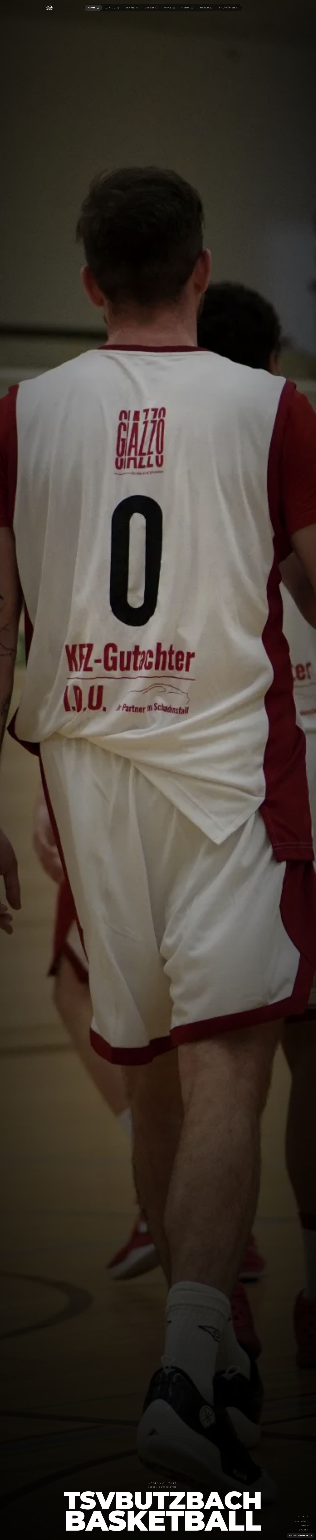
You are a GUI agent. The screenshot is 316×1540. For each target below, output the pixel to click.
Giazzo (111, 7)
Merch (204, 7)
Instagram (302, 1521)
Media (185, 7)
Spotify (304, 1529)
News (168, 7)
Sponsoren (227, 7)
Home (92, 7)
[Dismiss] (311, 1535)
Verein (149, 7)
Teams (130, 7)
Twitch (304, 1525)
